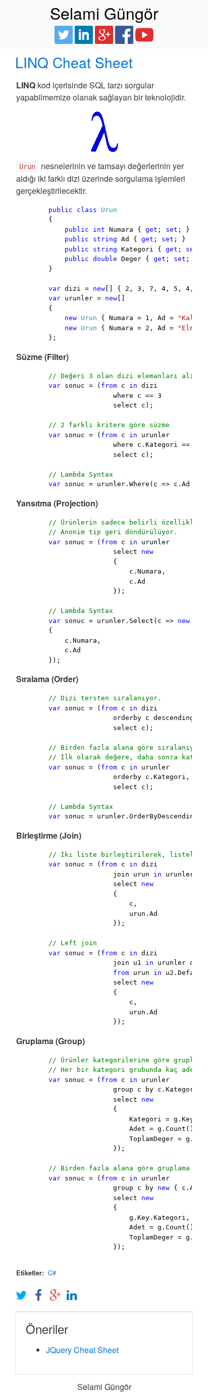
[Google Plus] (104, 33)
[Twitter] (64, 33)
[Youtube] (144, 33)
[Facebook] (124, 33)
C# (52, 1272)
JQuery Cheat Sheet (82, 1350)
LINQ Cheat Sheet (74, 62)
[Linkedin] (84, 33)
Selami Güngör (104, 12)
